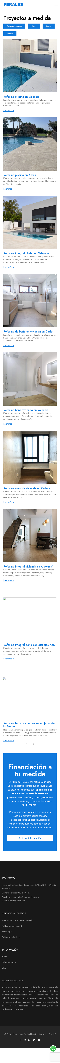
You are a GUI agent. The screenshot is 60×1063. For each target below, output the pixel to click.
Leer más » (8, 110)
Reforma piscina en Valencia (21, 97)
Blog (4, 967)
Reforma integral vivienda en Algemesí (27, 567)
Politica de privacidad (12, 925)
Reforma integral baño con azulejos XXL (29, 645)
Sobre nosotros (9, 962)
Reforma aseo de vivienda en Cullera (26, 488)
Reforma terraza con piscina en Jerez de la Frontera (29, 725)
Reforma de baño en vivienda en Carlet (28, 332)
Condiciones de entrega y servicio (17, 920)
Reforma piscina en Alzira (19, 175)
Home (4, 956)
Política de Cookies (11, 937)
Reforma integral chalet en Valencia (26, 253)
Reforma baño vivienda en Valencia (25, 410)
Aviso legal (7, 931)
